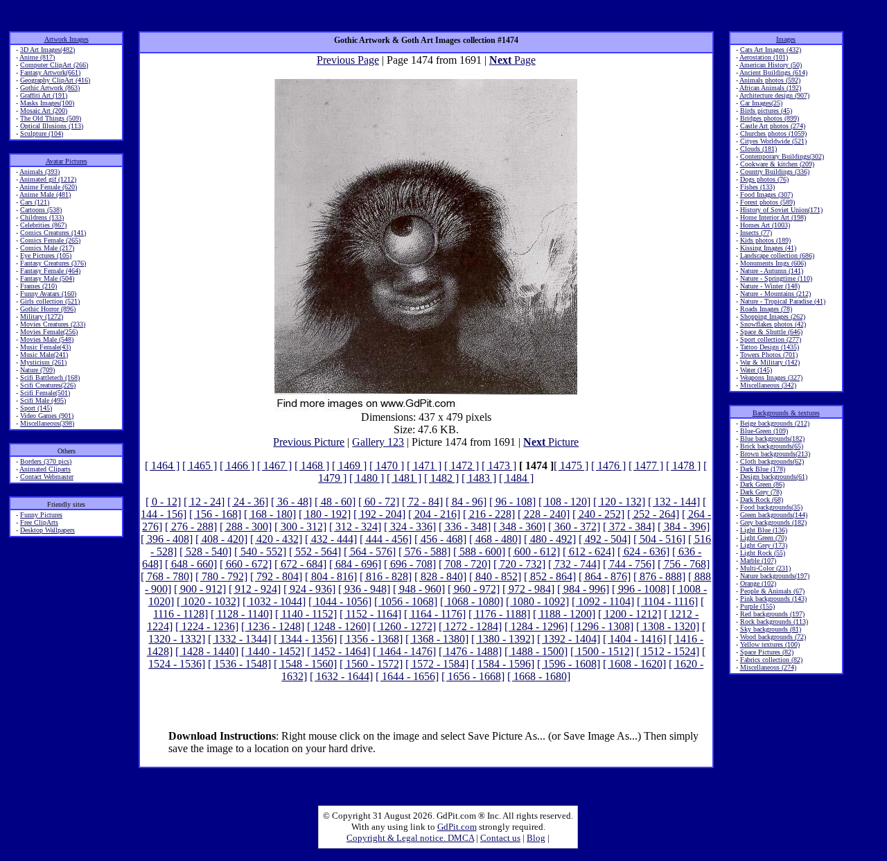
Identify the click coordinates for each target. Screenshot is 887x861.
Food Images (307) (766, 194)
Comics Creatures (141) (53, 232)
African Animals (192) (770, 88)
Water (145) (756, 370)
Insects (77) (756, 232)
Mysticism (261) (43, 362)
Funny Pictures (41, 515)
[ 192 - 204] (379, 514)
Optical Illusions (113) (51, 126)
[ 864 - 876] (605, 576)
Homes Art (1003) (765, 225)
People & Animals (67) (772, 591)
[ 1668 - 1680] (538, 676)
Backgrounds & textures (786, 413)
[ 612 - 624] (589, 551)
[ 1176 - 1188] (499, 614)
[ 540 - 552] (260, 551)
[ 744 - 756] (629, 564)
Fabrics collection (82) (771, 659)
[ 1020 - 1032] (208, 601)
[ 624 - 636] (643, 551)
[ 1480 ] (366, 478)
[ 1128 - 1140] (241, 614)
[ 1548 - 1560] (305, 664)
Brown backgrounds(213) (775, 454)
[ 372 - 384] (629, 526)
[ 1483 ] (479, 478)
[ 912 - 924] (255, 589)
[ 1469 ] (349, 465)
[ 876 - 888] (659, 576)
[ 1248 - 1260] (338, 626)
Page (512, 60)
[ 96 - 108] (512, 501)
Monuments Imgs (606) (773, 263)
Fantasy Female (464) (50, 271)
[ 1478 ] (683, 465)
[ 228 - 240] (544, 514)
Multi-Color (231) (765, 568)
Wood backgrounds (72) (773, 637)
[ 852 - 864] (550, 576)
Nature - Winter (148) (770, 286)
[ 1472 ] (461, 465)
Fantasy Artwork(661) (50, 72)
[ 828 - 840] (440, 576)
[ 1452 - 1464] (338, 651)
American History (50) (770, 65)
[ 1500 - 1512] (601, 651)
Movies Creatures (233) (52, 324)
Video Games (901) (46, 415)
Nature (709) (37, 370)
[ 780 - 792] (221, 576)
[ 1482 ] (441, 478)
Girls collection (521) (50, 301)
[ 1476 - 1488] (470, 651)
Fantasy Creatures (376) (53, 263)
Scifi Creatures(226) (48, 385)
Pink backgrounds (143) (773, 598)
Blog (536, 838)
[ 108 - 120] (564, 501)
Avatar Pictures (66, 161)
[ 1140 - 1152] (306, 614)
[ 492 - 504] (605, 539)
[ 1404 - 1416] (634, 639)
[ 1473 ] (499, 465)
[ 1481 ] (404, 478)
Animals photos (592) (769, 80)
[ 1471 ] (424, 465)
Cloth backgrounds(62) (772, 461)
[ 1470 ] (386, 465)
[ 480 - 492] (550, 539)
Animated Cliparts (45, 469)
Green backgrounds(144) (773, 515)
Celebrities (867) (43, 225)
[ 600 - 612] (534, 551)
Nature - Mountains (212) (775, 293)
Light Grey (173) (763, 545)
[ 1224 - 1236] (206, 626)
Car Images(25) (761, 103)
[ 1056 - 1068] (405, 601)
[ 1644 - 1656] (407, 676)
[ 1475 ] (571, 465)
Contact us (500, 838)
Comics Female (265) (50, 240)
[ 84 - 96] (466, 501)
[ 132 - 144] (674, 501)
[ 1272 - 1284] (470, 626)
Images (786, 39)
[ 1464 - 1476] (404, 651)
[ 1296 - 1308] (601, 626)
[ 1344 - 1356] (305, 639)
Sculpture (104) (41, 133)
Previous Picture (308, 442)
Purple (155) (757, 606)
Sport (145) (36, 408)
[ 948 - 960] (419, 589)
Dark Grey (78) (761, 492)
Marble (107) (758, 560)
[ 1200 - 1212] (629, 614)
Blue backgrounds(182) (772, 438)
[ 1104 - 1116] (667, 601)
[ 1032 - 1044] (274, 601)
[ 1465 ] (199, 465)
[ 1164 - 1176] (435, 614)
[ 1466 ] (237, 465)
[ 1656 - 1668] (472, 676)
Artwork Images (66, 39)
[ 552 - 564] (315, 551)
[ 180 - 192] (325, 514)
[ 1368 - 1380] (436, 639)
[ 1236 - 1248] (272, 626)
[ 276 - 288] (191, 526)
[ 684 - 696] (355, 564)
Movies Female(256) (49, 332)
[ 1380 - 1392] (502, 639)
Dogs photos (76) (764, 179)
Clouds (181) (758, 149)
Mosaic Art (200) (43, 110)
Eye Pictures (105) (45, 255)
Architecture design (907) (774, 95)
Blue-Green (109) (764, 431)
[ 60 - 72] (378, 501)
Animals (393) (39, 171)
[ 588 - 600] (479, 551)
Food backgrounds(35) (771, 507)
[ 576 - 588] (424, 551)
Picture (551, 442)
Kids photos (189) (765, 240)
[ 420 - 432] (276, 539)
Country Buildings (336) (774, 171)
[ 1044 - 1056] (339, 601)
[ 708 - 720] (465, 564)
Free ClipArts (39, 522)
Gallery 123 (378, 442)
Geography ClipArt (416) (55, 80)
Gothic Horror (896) (48, 309)
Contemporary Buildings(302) (782, 156)
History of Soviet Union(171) (781, 210)
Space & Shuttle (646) (771, 332)
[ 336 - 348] (465, 526)
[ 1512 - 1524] (667, 651)
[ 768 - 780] (167, 576)
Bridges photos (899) (769, 118)
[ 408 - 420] (221, 539)
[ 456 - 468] (440, 539)
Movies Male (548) (46, 339)
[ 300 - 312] (300, 526)
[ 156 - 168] (215, 514)
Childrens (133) (42, 217)
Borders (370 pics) (45, 461)
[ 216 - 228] (489, 514)
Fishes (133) (757, 187)
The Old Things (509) (50, 118)
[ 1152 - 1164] (370, 614)
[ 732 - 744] (574, 564)
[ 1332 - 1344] (239, 639)
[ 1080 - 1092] (537, 601)
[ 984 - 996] (583, 589)
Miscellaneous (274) (768, 667)
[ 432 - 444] (331, 539)
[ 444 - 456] (386, 539)
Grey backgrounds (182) (773, 522)
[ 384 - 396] (684, 526)
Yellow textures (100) (770, 644)
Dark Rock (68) (761, 499)
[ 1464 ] (162, 465)
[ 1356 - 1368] (371, 639)
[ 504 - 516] (659, 539)
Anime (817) (37, 57)
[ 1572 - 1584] (436, 664)
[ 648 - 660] (191, 564)
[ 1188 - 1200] (564, 614)
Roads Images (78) (766, 309)
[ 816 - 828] (386, 576)
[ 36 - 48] (291, 501)
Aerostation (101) (763, 57)
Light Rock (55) (762, 553)
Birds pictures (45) (766, 110)
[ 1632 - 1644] (341, 676)
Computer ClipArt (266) (54, 65)
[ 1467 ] (274, 465)
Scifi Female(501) (45, 393)
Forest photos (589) (767, 202)
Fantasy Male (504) (47, 278)
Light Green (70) (763, 537)
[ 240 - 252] (598, 514)
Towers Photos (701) (769, 354)
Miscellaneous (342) (768, 385)
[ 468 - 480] (495, 539)
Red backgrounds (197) (772, 614)
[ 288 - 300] (246, 526)
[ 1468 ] (312, 465)
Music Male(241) (44, 354)
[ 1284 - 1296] (536, 626)
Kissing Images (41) (768, 248)
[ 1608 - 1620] (634, 664)
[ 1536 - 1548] (239, 664)
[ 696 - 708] (410, 564)
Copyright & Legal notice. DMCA (410, 838)
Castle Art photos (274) (772, 126)
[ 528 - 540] (205, 551)
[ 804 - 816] (331, 576)
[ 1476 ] (608, 465)
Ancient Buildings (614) (773, 72)
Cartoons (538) (41, 210)
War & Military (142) (770, 362)
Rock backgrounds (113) (774, 621)
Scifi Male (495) (43, 400)
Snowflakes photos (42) (773, 324)
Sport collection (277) (770, 339)
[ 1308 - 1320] (667, 626)
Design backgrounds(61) (773, 476)
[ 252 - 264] (653, 514)
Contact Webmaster (46, 476)
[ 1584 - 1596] (502, 664)
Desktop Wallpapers (47, 530)
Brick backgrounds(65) (771, 446)
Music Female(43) (45, 347)
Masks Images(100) (47, 103)
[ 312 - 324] (355, 526)
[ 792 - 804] (276, 576)
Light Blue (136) (763, 530)
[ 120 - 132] (619, 501)
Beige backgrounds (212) (774, 423)
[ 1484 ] (516, 478)
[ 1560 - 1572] (371, 664)
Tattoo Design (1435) (769, 347)
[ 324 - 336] (410, 526)
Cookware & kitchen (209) (777, 164)
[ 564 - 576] (370, 551)
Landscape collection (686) (777, 255)
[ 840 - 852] (495, 576)
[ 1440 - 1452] (272, 651)
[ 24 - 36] (247, 501)
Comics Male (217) (47, 248)
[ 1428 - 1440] (206, 651)
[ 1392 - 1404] (568, 639)
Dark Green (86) (762, 484)
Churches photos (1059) (773, 133)
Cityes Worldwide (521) (773, 141)
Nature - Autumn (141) (771, 271)
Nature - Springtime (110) (776, 278)
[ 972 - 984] (528, 589)
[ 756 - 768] (684, 564)
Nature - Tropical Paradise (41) (782, 301)
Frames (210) (38, 286)
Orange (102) (758, 583)
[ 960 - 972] (474, 589)
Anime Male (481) (45, 194)
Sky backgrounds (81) (770, 629)
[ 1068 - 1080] (471, 601)
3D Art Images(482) (47, 49)
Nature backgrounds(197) (774, 576)
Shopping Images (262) (772, 316)
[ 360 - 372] (574, 526)
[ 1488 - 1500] (536, 651)
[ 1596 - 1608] (568, 664)
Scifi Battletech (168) (50, 377)
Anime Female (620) (48, 187)
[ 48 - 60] (335, 501)
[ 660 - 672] (246, 564)
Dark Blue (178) (762, 469)
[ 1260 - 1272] (404, 626)
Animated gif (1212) (47, 179)
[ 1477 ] (646, 465)
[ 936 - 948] (364, 589)
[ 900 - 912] (200, 589)
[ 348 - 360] (519, 526)
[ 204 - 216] (434, 514)
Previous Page (348, 60)
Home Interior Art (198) (773, 217)
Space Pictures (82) (766, 652)
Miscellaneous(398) (47, 423)
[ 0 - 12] (163, 501)
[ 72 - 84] (422, 501)
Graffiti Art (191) (43, 95)
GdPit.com (457, 826)
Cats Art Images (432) (770, 49)
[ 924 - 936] (309, 589)
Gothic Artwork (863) (50, 88)
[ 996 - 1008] (640, 589)
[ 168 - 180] (270, 514)
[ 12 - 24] (204, 501)
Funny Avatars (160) (48, 293)
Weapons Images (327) (771, 377)
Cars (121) (34, 202)
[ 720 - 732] (519, 564)
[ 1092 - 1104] (603, 601)
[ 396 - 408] (167, 539)
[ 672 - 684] (300, 564)
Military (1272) (41, 316)
